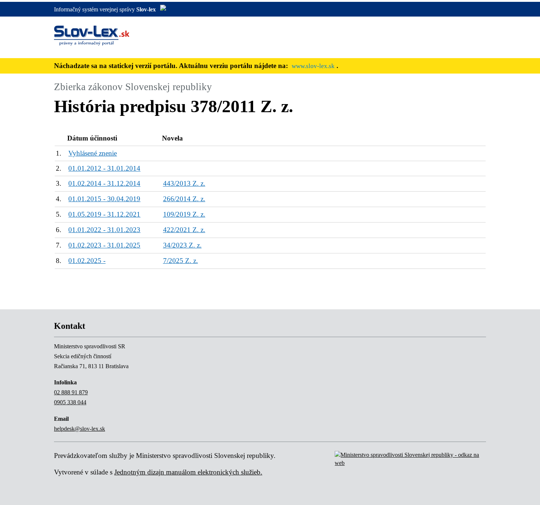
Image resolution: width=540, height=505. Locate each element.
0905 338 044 (70, 402)
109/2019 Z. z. (184, 214)
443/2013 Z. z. (184, 183)
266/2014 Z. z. (184, 199)
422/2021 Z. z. (184, 230)
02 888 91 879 (71, 392)
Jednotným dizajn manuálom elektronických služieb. (188, 472)
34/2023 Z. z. (182, 245)
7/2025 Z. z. (180, 260)
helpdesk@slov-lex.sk (79, 429)
